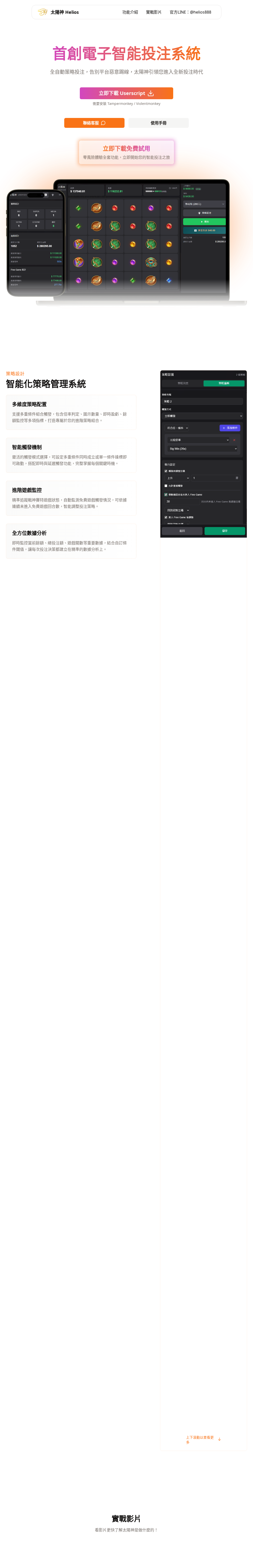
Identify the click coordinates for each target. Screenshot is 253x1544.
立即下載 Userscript (122, 93)
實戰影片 (154, 12)
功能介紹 (130, 12)
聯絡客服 (91, 123)
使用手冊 (159, 123)
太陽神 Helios (65, 12)
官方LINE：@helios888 (190, 12)
